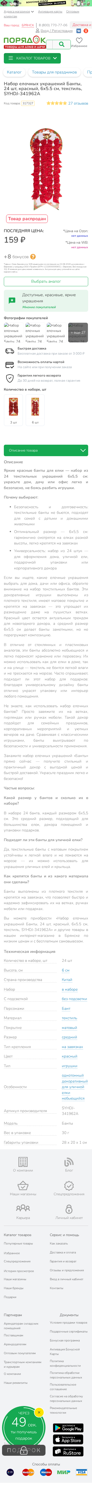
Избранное (12, 1253)
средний (69, 1037)
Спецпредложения (17, 1261)
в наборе (70, 989)
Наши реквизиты (16, 1383)
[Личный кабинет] (69, 1209)
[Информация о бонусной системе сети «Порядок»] (33, 256)
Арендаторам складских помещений (21, 1326)
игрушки (69, 1065)
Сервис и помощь (64, 1235)
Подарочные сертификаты (69, 1331)
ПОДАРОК (24, 1450)
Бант (66, 1008)
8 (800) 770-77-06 (53, 25)
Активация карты (50, 11)
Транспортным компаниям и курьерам (22, 1364)
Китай (67, 979)
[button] (32, 58)
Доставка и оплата (63, 1252)
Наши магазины (15, 1279)
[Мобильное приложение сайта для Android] (68, 1428)
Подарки (10, 1297)
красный (69, 1056)
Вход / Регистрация (57, 30)
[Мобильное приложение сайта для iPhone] (68, 1439)
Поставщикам (13, 1335)
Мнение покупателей (39, 307)
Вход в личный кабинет (66, 1279)
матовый (69, 1027)
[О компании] (23, 1162)
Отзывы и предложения (67, 1270)
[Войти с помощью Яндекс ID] (86, 30)
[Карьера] (23, 1207)
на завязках (72, 1046)
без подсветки (74, 998)
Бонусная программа (65, 1340)
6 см (66, 970)
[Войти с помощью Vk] (78, 30)
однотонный (73, 1075)
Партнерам (13, 1315)
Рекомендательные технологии (63, 1410)
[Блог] (69, 1162)
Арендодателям (15, 1344)
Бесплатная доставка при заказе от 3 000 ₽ (51, 353)
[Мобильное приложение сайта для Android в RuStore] (68, 1451)
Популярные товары (18, 1243)
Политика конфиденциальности (65, 1363)
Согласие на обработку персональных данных (66, 1398)
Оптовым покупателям (20, 1353)
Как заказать (59, 1243)
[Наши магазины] (23, 1185)
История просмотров (19, 1271)
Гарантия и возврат (63, 1261)
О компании (12, 1374)
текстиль (69, 1017)
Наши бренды (14, 1288)
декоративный (75, 1081)
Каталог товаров (17, 1235)
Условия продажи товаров (68, 1323)
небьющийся (73, 1098)
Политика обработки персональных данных (66, 1375)
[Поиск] (62, 44)
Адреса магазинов (17, 11)
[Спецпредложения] (69, 1186)
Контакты (56, 1288)
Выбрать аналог (46, 281)
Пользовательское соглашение (63, 1387)
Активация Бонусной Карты (65, 1351)
